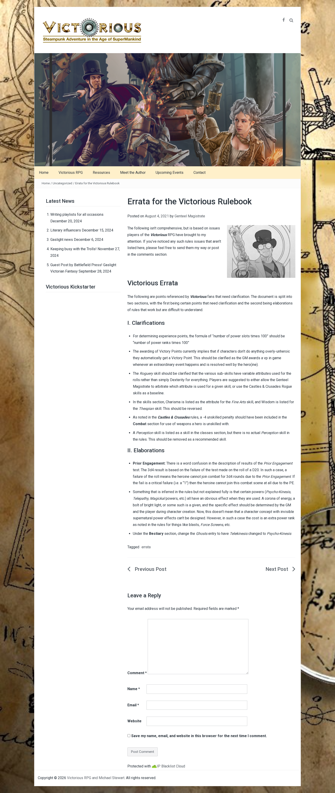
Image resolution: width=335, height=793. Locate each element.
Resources (101, 172)
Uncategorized (62, 183)
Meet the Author (133, 172)
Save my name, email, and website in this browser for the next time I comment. (199, 736)
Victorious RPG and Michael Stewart (95, 778)
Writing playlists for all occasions (76, 214)
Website (134, 721)
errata (146, 547)
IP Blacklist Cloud (171, 766)
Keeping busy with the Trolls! (73, 249)
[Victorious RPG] (167, 109)
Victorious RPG (71, 172)
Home (44, 172)
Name (133, 689)
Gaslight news (61, 239)
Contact (199, 172)
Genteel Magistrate (190, 216)
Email (133, 705)
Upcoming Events (169, 172)
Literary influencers (65, 230)
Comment (137, 673)
